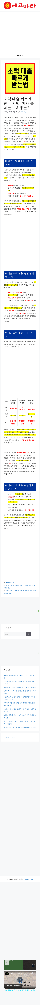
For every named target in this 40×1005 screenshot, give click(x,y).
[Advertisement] (20, 32)
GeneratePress (28, 879)
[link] (7, 973)
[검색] (28, 634)
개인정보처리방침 (10, 737)
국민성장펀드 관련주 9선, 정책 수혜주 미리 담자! (20, 727)
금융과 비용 (10, 582)
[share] (32, 973)
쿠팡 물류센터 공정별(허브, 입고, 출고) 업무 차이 (20, 687)
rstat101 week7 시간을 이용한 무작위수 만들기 (20, 974)
